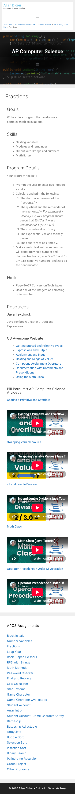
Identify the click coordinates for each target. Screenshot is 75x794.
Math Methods (17, 667)
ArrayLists (14, 732)
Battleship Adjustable (22, 726)
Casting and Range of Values (35, 359)
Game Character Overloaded (27, 699)
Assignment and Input (30, 354)
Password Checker (20, 673)
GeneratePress (57, 788)
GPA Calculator (17, 684)
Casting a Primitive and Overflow (28, 400)
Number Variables (19, 641)
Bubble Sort (15, 737)
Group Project (16, 764)
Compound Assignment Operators (38, 363)
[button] (37, 16)
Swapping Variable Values (24, 442)
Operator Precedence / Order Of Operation (35, 568)
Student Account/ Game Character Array (35, 716)
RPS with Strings (18, 662)
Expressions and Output (31, 350)
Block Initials (15, 635)
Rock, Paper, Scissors (22, 657)
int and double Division (22, 484)
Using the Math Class (30, 377)
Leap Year (14, 651)
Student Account (19, 705)
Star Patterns (16, 689)
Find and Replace (19, 678)
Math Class (14, 526)
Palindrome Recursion (22, 758)
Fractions (13, 646)
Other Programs (18, 769)
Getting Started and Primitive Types (39, 345)
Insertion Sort (16, 748)
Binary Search (16, 753)
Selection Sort (17, 742)
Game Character (18, 694)
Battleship (14, 721)
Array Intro (14, 710)
